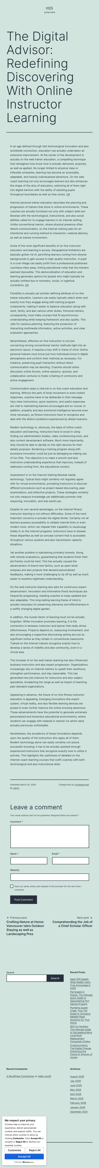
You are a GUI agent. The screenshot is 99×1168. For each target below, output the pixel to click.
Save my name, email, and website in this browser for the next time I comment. (48, 888)
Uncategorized (81, 784)
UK (68, 194)
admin (16, 788)
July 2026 (75, 1081)
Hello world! (44, 1076)
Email (56, 853)
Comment (16, 821)
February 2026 (78, 1103)
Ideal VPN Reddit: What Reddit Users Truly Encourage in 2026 (80, 984)
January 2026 (77, 1107)
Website (14, 870)
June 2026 (76, 1085)
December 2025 (79, 1111)
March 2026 (76, 1098)
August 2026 (77, 1076)
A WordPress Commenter (20, 1076)
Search (10, 972)
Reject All (34, 1150)
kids (49, 8)
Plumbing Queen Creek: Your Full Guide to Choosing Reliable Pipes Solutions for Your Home (80, 1015)
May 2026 (75, 1089)
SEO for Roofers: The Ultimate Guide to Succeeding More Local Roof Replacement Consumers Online (81, 1034)
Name (14, 853)
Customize (14, 1150)
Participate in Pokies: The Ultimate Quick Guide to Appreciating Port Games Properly (81, 998)
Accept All (24, 1156)
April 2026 (75, 1094)
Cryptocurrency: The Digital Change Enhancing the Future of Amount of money (81, 1051)
